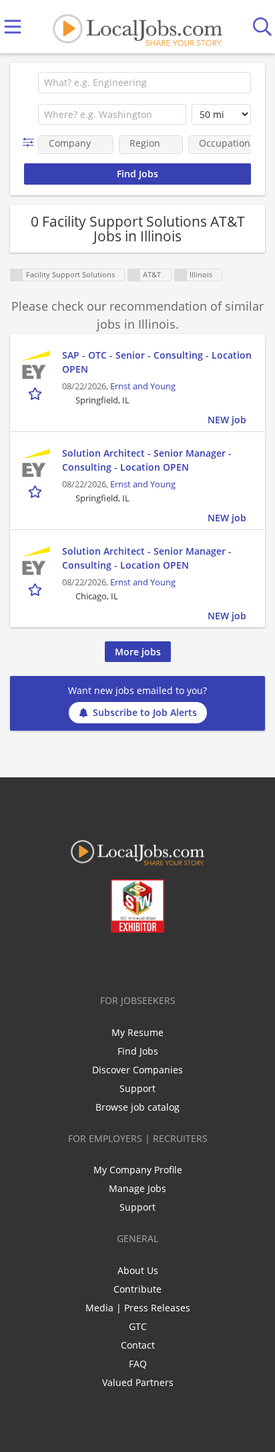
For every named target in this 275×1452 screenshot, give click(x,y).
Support (137, 1088)
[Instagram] (173, 960)
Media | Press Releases (137, 1307)
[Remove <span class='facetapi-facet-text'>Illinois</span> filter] (181, 275)
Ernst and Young (143, 386)
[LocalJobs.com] (137, 27)
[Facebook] (85, 960)
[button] (31, 142)
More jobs (138, 651)
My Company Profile (137, 1169)
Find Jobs (137, 1051)
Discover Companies (137, 1069)
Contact (138, 1345)
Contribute (137, 1289)
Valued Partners (138, 1382)
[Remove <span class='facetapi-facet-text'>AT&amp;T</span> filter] (134, 275)
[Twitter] (107, 960)
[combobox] (144, 82)
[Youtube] (151, 960)
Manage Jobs (137, 1188)
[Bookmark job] (36, 393)
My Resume (137, 1032)
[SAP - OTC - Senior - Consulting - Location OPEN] (36, 364)
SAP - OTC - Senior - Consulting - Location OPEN (157, 362)
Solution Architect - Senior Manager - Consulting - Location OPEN (147, 460)
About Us (137, 1270)
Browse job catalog (137, 1107)
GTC (138, 1326)
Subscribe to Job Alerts (145, 712)
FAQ (138, 1363)
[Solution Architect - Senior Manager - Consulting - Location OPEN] (36, 462)
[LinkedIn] (129, 960)
